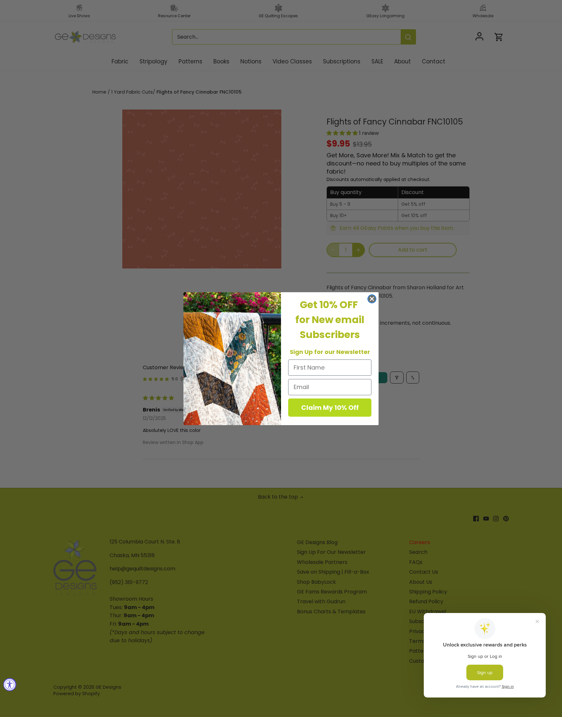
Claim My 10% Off (330, 407)
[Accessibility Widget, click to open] (9, 684)
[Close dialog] (372, 299)
